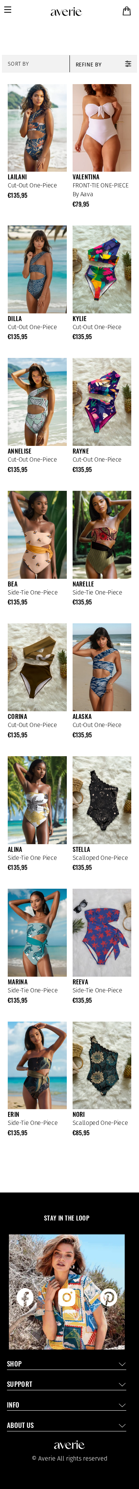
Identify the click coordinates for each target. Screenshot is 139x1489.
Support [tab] (19, 1385)
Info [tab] (13, 1406)
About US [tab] (20, 1426)
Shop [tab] (14, 1364)
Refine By (89, 64)
